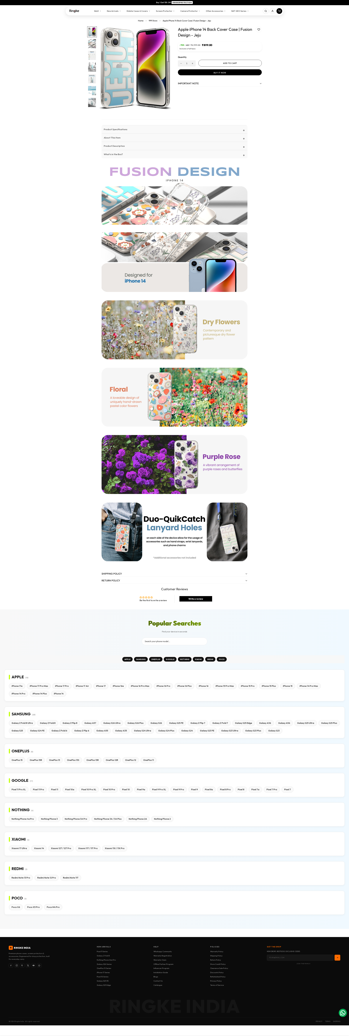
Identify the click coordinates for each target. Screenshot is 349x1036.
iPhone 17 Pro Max (39, 686)
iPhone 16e (118, 686)
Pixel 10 (126, 789)
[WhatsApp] (39, 965)
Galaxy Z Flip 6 (81, 730)
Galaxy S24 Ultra (142, 730)
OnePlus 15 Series (104, 968)
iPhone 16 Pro (163, 686)
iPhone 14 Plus (40, 693)
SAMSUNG (141, 659)
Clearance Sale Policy (219, 968)
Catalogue (158, 985)
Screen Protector (164, 11)
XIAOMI (198, 659)
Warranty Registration (163, 956)
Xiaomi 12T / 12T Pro (61, 848)
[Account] (272, 11)
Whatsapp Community (163, 951)
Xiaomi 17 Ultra (19, 848)
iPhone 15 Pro (248, 686)
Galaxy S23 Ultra (229, 730)
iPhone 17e (17, 686)
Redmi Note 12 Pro (46, 877)
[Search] (266, 11)
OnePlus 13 (54, 760)
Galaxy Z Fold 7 (220, 723)
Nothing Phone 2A (138, 819)
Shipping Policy (216, 956)
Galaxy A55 (102, 730)
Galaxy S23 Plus (253, 730)
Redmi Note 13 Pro (21, 877)
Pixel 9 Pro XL (159, 789)
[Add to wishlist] (259, 29)
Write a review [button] (195, 598)
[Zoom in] (165, 32)
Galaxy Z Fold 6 (59, 730)
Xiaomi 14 (39, 848)
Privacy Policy (216, 981)
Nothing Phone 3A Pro (76, 819)
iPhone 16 (203, 686)
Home (140, 20)
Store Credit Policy (218, 964)
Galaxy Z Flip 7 (197, 723)
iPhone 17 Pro (62, 686)
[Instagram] (16, 965)
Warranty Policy (216, 951)
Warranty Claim (160, 960)
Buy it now (220, 72)
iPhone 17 (101, 686)
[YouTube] (33, 965)
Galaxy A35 (121, 730)
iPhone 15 (287, 686)
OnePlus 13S (73, 760)
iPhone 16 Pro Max (140, 686)
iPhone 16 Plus (184, 686)
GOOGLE (170, 659)
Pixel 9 (194, 789)
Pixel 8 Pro (225, 789)
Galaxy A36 (265, 723)
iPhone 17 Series (103, 972)
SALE (96, 11)
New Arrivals (112, 11)
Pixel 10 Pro (109, 789)
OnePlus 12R (112, 760)
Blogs (156, 977)
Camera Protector (189, 11)
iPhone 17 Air (82, 686)
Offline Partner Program (163, 964)
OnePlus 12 (130, 760)
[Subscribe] (337, 957)
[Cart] (279, 11)
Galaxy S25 (17, 730)
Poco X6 (16, 907)
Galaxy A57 (90, 723)
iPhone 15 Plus (269, 686)
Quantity (182, 57)
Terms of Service (217, 985)
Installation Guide (161, 972)
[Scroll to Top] (344, 1021)
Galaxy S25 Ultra (305, 723)
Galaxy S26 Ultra (111, 723)
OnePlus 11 (148, 760)
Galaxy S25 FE (176, 723)
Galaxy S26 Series (104, 964)
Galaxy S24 (187, 730)
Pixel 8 (241, 789)
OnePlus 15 (17, 760)
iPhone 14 (59, 693)
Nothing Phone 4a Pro (23, 819)
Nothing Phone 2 (162, 819)
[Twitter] (28, 965)
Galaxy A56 (284, 723)
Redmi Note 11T (70, 877)
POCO (222, 659)
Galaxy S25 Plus (329, 723)
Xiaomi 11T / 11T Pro (88, 848)
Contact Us (158, 981)
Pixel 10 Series (102, 977)
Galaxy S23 (274, 730)
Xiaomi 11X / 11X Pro (114, 848)
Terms (327, 1021)
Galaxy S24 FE (37, 730)
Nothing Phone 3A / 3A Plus (107, 819)
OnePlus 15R (36, 760)
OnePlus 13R (92, 760)
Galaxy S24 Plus (166, 730)
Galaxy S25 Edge (243, 723)
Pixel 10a (69, 789)
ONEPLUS (155, 659)
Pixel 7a (255, 789)
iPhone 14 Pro (18, 693)
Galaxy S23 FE (207, 730)
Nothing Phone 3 (49, 819)
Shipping (336, 1021)
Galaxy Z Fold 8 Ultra (22, 723)
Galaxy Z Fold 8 (47, 723)
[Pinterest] (22, 965)
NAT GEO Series (238, 11)
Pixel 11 (54, 789)
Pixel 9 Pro (178, 789)
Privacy (319, 1021)
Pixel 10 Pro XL (88, 789)
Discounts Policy (217, 972)
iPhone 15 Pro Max (225, 686)
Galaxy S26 (156, 723)
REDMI (210, 659)
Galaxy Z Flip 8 (70, 723)
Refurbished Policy (217, 977)
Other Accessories (214, 11)
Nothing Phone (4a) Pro (106, 960)
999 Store (153, 20)
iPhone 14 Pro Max (309, 686)
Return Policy (215, 960)
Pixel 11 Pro (38, 789)
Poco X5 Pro (33, 907)
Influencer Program (161, 968)
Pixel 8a (209, 789)
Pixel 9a (141, 789)
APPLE (127, 659)
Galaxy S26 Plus (135, 723)
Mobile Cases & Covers (137, 11)
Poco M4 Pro (53, 907)
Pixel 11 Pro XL (19, 789)
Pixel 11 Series (102, 951)
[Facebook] (11, 965)
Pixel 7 (287, 789)
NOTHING (184, 659)
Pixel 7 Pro (272, 789)
